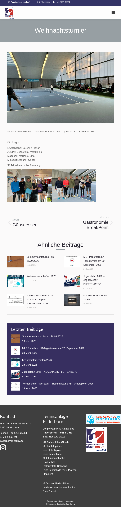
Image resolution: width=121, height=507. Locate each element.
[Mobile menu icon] (113, 12)
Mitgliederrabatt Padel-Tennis (95, 297)
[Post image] (15, 261)
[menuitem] (55, 501)
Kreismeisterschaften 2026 (41, 276)
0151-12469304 (43, 2)
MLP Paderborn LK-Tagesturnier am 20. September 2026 (94, 260)
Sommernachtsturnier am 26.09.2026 (40, 258)
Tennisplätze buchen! (20, 2)
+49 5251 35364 (63, 2)
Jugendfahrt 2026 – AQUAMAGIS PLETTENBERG (93, 280)
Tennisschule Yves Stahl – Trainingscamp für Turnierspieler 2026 (41, 299)
